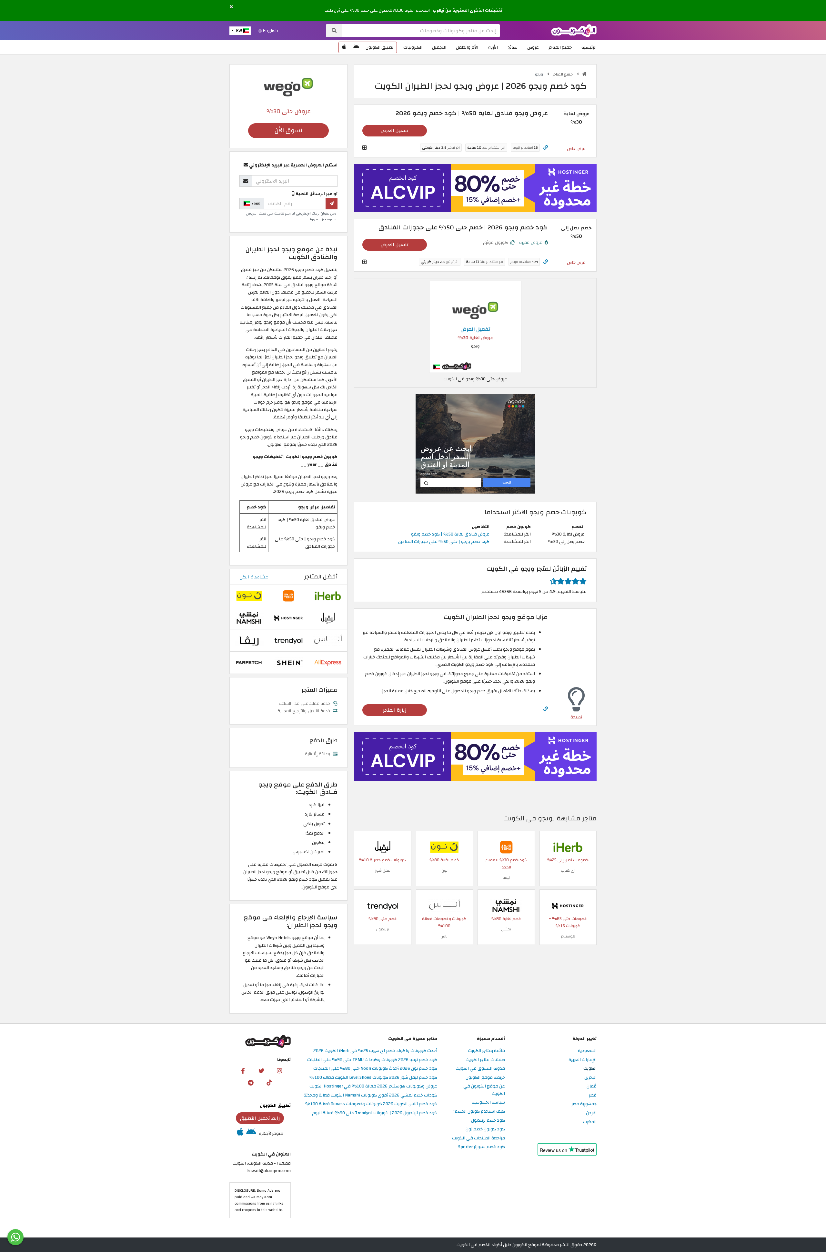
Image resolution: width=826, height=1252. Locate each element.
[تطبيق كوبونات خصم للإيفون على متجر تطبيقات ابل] (344, 47)
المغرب (590, 1122)
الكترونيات (412, 47)
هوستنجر (568, 936)
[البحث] (334, 30)
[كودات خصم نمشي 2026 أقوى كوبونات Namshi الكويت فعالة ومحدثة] (506, 905)
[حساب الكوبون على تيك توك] (269, 1082)
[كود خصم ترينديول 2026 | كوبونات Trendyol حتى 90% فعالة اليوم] (383, 905)
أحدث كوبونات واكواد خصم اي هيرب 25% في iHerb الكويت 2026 (375, 1051)
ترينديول (382, 929)
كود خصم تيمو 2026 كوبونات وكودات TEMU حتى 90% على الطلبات (372, 1060)
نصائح (513, 47)
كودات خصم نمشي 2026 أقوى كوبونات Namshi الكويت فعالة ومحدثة (370, 1095)
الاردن (591, 1113)
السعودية (587, 1051)
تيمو (506, 877)
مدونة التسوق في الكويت (480, 1068)
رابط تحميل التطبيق (260, 1118)
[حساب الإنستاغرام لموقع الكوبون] (279, 1070)
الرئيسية (589, 47)
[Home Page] (574, 30)
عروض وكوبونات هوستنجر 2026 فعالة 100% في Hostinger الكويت (373, 1086)
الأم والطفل (467, 47)
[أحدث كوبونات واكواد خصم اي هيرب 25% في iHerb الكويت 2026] (568, 847)
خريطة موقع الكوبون (485, 1077)
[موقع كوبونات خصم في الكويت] (584, 74)
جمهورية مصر (584, 1104)
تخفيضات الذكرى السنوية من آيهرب (467, 10)
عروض (533, 47)
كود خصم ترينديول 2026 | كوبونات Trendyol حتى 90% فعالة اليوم (374, 1113)
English (270, 30)
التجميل (439, 47)
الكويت (590, 1068)
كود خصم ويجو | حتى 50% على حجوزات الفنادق (443, 541)
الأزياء (493, 47)
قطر (593, 1095)
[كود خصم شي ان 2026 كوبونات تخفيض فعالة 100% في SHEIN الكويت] (288, 662)
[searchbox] (421, 30)
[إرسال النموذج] (331, 203)
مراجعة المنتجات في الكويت (478, 1138)
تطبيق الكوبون (379, 47)
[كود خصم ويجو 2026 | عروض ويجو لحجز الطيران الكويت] (475, 326)
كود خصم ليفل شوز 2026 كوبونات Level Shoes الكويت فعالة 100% (373, 1077)
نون (444, 870)
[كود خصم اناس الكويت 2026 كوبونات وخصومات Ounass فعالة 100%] (444, 905)
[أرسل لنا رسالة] (15, 1237)
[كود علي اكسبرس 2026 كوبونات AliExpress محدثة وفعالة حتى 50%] (327, 662)
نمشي (506, 929)
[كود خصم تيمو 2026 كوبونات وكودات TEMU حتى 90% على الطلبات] (506, 847)
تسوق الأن (288, 130)
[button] (231, 7)
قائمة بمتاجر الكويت (486, 1051)
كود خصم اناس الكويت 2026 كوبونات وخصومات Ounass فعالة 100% (371, 1104)
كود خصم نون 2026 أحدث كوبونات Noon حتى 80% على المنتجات (375, 1068)
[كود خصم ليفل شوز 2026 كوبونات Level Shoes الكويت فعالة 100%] (383, 847)
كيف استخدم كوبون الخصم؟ (479, 1111)
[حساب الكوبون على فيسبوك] (243, 1070)
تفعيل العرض (394, 130)
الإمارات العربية (583, 1060)
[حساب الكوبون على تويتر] (261, 1070)
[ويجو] (288, 87)
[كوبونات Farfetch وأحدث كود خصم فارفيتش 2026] (249, 662)
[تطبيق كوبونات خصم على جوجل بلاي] (356, 47)
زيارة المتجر (395, 710)
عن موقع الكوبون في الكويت (484, 1090)
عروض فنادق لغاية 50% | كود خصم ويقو (450, 534)
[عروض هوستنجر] (475, 188)
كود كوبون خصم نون (485, 1129)
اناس (444, 936)
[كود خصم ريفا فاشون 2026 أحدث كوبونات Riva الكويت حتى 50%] (249, 640)
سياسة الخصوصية (488, 1102)
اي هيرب (568, 870)
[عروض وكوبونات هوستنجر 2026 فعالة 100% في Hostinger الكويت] (568, 905)
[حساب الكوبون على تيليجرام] (250, 1082)
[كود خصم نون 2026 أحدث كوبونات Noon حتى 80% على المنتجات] (444, 847)
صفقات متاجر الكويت (485, 1060)
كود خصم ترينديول (488, 1120)
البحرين (590, 1077)
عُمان (592, 1086)
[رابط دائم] (545, 147)
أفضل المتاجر (320, 576)
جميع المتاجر (560, 47)
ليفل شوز (382, 870)
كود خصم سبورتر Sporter (481, 1147)
